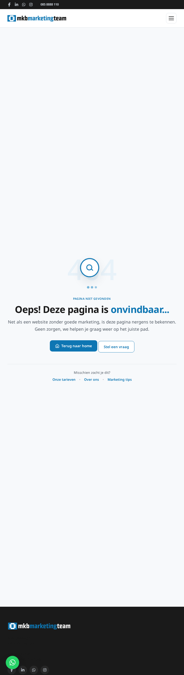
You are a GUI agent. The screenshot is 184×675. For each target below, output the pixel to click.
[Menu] (171, 18)
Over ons (28, 85)
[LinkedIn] (16, 4)
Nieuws (26, 97)
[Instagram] (31, 4)
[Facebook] (9, 4)
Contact (27, 110)
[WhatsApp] (24, 4)
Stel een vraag (116, 346)
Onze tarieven (63, 379)
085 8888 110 (49, 4)
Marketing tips (120, 379)
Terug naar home (76, 345)
